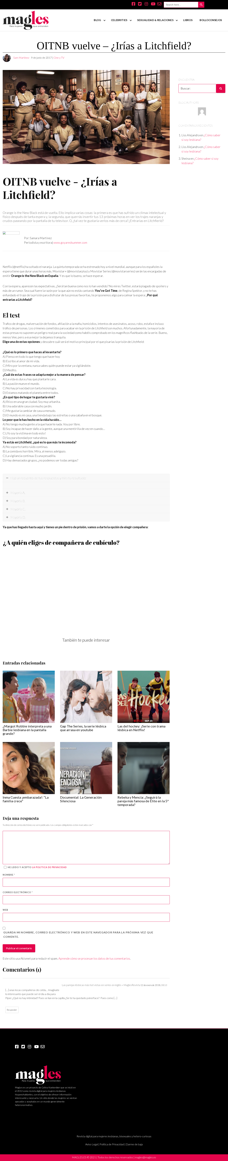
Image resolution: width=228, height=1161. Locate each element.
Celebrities (119, 20)
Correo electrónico (18, 892)
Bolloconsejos (211, 20)
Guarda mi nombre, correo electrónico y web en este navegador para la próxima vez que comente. (78, 934)
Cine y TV (59, 57)
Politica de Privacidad (112, 1144)
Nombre (9, 874)
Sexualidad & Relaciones (155, 20)
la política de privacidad (49, 867)
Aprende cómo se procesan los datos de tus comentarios (94, 958)
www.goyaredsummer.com (70, 242)
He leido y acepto (37, 867)
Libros (187, 20)
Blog (97, 20)
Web (5, 909)
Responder (12, 1010)
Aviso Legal (91, 1144)
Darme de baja (134, 1144)
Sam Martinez (21, 57)
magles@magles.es (145, 1157)
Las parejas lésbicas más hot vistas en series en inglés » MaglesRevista (101, 984)
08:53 (164, 985)
